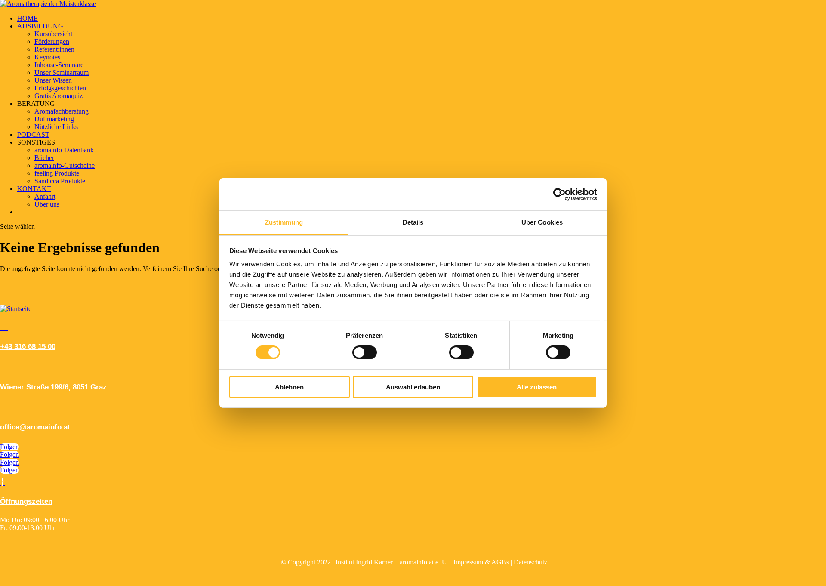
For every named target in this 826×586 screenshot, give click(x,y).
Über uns (46, 204)
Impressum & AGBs (481, 562)
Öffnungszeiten (26, 501)
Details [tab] (413, 222)
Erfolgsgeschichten (60, 88)
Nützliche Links (56, 126)
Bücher (44, 157)
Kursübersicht (53, 33)
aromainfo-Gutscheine (64, 165)
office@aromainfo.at (35, 427)
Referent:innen (54, 49)
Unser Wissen (53, 80)
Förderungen (51, 41)
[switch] (364, 352)
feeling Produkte (56, 173)
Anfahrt (44, 196)
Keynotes (47, 57)
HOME (27, 18)
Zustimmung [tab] (284, 222)
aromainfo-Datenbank (64, 150)
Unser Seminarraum (61, 72)
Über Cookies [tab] (542, 222)
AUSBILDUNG (40, 26)
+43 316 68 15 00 (27, 346)
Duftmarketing (54, 119)
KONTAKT (34, 188)
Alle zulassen (537, 387)
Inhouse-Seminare (58, 64)
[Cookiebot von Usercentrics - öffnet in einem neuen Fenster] (559, 194)
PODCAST (33, 134)
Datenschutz (530, 562)
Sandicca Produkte (59, 181)
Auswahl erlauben (413, 387)
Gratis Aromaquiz (58, 95)
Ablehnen (289, 387)
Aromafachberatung (61, 111)
